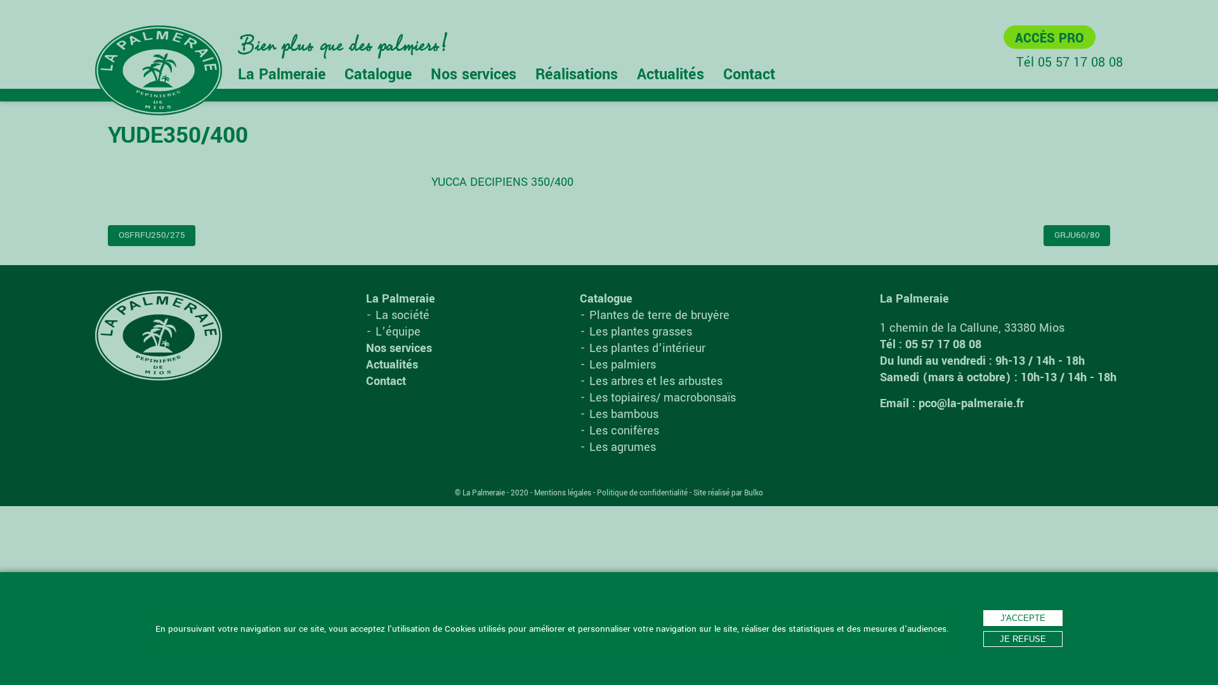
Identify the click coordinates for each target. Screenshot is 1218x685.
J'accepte (1022, 618)
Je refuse (1023, 639)
